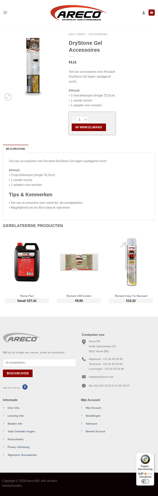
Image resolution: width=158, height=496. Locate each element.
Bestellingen (93, 415)
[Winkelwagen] (152, 12)
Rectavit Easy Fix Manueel (131, 295)
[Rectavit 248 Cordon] (79, 262)
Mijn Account (93, 407)
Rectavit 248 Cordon (79, 295)
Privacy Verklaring (18, 447)
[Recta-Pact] (27, 262)
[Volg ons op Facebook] (25, 387)
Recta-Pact (27, 295)
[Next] (155, 271)
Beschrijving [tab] (15, 148)
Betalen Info (15, 423)
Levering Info (16, 415)
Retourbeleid (15, 439)
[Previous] (3, 271)
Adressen (91, 423)
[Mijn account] (144, 12)
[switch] (145, 481)
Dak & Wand (77, 34)
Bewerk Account (95, 431)
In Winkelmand (88, 127)
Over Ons (13, 407)
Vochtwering (97, 34)
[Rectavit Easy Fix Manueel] (131, 262)
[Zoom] (8, 97)
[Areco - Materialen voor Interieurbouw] (79, 12)
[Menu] (5, 12)
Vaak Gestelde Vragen (21, 431)
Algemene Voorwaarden (22, 454)
